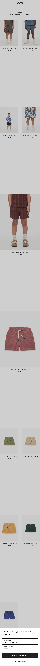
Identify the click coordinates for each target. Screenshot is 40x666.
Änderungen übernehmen (20, 655)
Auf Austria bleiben (20, 661)
